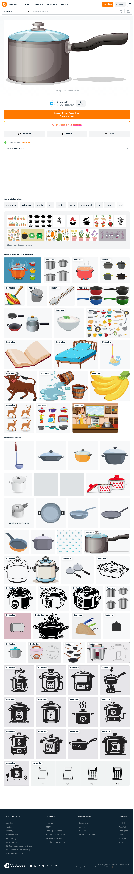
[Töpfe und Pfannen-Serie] (53, 416)
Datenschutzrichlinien (101, 866)
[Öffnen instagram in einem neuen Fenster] (35, 864)
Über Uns (82, 829)
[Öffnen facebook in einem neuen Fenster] (31, 864)
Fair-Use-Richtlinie (119, 866)
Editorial (51, 4)
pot (99, 204)
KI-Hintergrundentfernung (17, 848)
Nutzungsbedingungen (81, 866)
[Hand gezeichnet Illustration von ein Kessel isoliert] (20, 597)
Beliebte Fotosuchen (54, 837)
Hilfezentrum (83, 822)
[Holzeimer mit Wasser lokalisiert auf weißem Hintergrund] (63, 385)
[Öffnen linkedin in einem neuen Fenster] (39, 864)
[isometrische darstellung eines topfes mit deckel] (77, 568)
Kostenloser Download (66, 113)
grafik (40, 204)
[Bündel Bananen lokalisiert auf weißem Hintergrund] (110, 385)
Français (120, 837)
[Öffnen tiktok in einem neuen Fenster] (47, 864)
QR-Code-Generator (14, 852)
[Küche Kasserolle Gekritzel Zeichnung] (113, 568)
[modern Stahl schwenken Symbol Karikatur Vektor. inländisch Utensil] (83, 512)
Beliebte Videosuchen (55, 841)
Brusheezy (10, 822)
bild (50, 204)
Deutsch (120, 833)
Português (121, 829)
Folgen (79, 104)
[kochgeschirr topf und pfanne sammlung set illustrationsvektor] (28, 322)
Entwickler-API (12, 841)
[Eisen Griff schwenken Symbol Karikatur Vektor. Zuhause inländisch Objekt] (16, 541)
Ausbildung (11, 837)
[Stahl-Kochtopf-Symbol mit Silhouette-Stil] (116, 625)
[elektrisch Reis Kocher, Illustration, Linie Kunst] (108, 651)
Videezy (9, 829)
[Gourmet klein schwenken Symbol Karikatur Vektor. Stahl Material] (115, 512)
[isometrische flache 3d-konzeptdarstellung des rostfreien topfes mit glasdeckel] (18, 483)
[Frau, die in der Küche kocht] (95, 416)
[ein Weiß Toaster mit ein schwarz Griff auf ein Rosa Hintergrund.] (17, 625)
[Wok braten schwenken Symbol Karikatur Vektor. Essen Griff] (51, 454)
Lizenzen (49, 822)
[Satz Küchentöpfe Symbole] (115, 269)
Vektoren (13, 4)
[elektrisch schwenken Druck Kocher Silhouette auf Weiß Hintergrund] (19, 679)
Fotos (26, 4)
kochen (109, 204)
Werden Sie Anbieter (87, 833)
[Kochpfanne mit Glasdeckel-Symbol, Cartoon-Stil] (83, 454)
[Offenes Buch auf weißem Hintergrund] (28, 353)
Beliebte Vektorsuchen (55, 833)
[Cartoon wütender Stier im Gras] (20, 385)
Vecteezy (9, 826)
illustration (11, 204)
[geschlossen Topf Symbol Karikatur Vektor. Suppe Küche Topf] (43, 541)
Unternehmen (12, 833)
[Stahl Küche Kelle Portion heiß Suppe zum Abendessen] (19, 454)
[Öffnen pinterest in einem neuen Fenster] (43, 864)
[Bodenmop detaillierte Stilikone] (115, 353)
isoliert (61, 204)
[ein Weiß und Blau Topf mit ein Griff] (31, 568)
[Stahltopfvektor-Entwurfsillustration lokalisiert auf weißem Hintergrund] (57, 269)
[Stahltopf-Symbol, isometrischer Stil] (72, 483)
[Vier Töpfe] (103, 294)
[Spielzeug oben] (14, 294)
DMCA (48, 826)
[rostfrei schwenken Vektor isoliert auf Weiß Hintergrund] (15, 651)
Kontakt (81, 826)
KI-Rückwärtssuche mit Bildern (19, 845)
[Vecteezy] (4, 4)
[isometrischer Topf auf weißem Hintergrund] (37, 294)
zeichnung (27, 204)
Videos (38, 4)
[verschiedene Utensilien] (108, 322)
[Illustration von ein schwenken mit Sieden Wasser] (51, 625)
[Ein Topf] (107, 541)
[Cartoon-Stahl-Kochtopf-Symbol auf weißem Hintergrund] (46, 483)
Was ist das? (26, 141)
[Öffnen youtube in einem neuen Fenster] (56, 864)
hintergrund (86, 204)
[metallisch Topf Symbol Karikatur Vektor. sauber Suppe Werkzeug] (115, 454)
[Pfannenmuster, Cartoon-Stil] (69, 541)
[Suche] (119, 11)
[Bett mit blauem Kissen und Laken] (76, 353)
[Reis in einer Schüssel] (69, 322)
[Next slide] (123, 204)
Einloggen (118, 4)
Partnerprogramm (54, 829)
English (120, 822)
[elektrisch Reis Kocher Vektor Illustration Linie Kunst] (44, 651)
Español (120, 826)
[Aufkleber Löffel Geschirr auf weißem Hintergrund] (62, 294)
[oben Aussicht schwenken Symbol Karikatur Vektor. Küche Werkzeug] (51, 512)
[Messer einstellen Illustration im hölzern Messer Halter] (86, 625)
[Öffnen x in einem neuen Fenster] (52, 864)
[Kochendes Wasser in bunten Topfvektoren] (22, 269)
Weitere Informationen (15, 147)
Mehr (63, 4)
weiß (72, 204)
